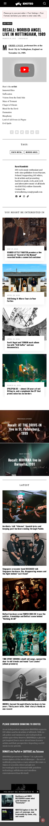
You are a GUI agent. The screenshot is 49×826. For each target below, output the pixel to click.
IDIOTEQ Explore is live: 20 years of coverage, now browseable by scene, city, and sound (26, 813)
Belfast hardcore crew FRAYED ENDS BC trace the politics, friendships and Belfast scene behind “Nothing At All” (23, 616)
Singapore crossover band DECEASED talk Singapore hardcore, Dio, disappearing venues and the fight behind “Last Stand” (24, 571)
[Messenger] (17, 132)
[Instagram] (23, 196)
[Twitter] (22, 132)
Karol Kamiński (21, 166)
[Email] (37, 132)
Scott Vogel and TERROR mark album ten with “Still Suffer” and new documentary (23, 345)
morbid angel (32, 152)
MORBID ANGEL (16, 45)
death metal (16, 152)
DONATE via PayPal (11, 751)
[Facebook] (12, 132)
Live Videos (7, 23)
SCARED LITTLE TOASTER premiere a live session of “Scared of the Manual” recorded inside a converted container (24, 255)
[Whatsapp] (27, 132)
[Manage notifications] (43, 820)
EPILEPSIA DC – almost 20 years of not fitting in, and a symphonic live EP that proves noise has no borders (24, 391)
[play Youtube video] (24, 69)
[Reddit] (32, 132)
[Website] (27, 196)
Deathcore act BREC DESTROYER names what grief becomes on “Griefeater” (25, 799)
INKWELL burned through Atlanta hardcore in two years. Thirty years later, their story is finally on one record (23, 706)
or (21, 751)
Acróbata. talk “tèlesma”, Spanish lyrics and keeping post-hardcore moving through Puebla (23, 527)
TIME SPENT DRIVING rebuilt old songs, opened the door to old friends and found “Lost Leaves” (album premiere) (24, 661)
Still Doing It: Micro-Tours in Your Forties (21, 299)
